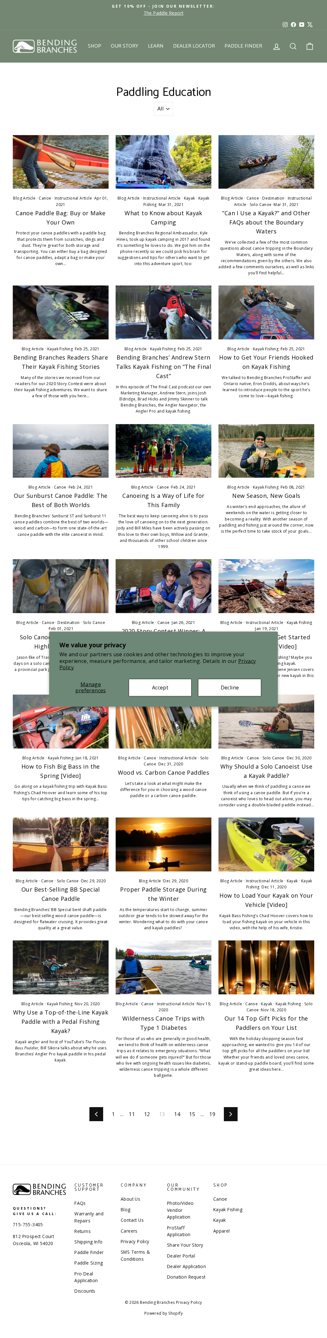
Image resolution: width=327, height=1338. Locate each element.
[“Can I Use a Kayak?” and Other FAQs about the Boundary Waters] (266, 162)
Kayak (189, 198)
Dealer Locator (194, 46)
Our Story (124, 46)
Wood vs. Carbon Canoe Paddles (163, 772)
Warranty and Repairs (88, 1217)
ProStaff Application (178, 1231)
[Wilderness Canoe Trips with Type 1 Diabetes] (163, 967)
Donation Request (186, 1277)
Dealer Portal (181, 1256)
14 (177, 1114)
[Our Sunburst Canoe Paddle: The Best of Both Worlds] (61, 451)
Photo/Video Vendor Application (180, 1210)
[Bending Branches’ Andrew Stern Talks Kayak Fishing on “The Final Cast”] (163, 312)
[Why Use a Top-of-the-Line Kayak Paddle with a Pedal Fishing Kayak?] (61, 967)
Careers (129, 1231)
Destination (273, 198)
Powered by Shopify (163, 1313)
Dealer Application (186, 1266)
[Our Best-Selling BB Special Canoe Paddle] (61, 844)
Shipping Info (88, 1242)
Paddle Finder (243, 46)
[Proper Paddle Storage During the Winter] (163, 844)
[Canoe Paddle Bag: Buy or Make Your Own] (61, 162)
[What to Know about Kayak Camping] (163, 162)
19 (212, 1114)
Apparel (221, 1231)
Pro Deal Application (86, 1277)
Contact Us (132, 1220)
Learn (156, 46)
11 (132, 1114)
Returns (82, 1231)
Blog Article (24, 198)
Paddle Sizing (88, 1263)
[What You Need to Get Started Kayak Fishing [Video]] (266, 586)
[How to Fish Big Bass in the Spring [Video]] (61, 722)
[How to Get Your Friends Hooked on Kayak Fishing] (266, 312)
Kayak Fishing (60, 349)
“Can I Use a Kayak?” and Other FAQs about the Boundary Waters (266, 222)
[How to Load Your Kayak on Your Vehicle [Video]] (266, 844)
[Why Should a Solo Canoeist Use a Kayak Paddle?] (266, 722)
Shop (94, 46)
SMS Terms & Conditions (135, 1255)
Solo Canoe (261, 204)
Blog (126, 1209)
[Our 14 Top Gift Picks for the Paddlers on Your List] (266, 967)
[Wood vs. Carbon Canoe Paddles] (163, 722)
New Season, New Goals (266, 495)
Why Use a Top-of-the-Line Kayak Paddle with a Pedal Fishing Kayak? (60, 1021)
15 (192, 1114)
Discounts (84, 1291)
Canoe (45, 198)
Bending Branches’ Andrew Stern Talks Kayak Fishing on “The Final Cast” (163, 367)
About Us (130, 1199)
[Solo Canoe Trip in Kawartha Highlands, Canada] (61, 586)
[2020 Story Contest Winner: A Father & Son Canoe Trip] (163, 586)
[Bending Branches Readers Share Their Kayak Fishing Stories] (61, 312)
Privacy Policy (135, 1241)
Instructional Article (73, 198)
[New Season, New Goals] (266, 451)
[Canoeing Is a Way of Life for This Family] (163, 451)
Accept (160, 687)
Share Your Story (185, 1245)
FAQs (80, 1203)
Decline (230, 687)
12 (147, 1114)
